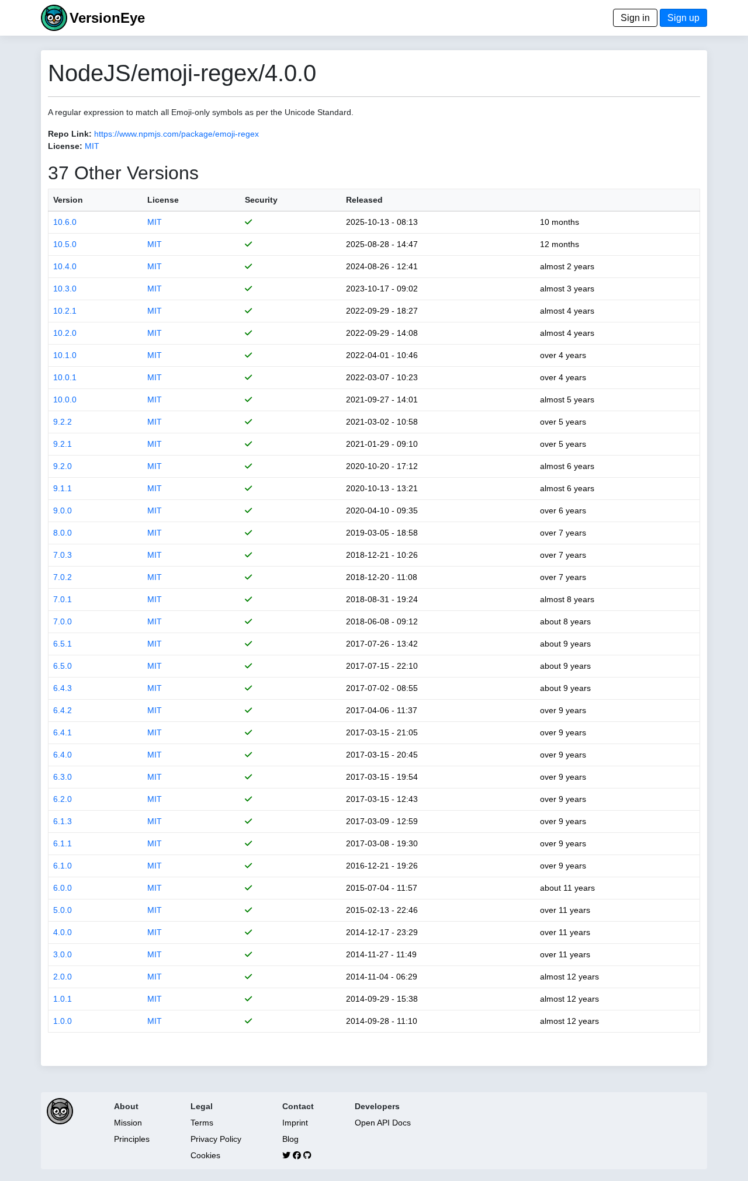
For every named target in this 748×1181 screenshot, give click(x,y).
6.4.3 (62, 688)
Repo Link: (70, 133)
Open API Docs (383, 1122)
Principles (132, 1139)
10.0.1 (65, 377)
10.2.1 (65, 310)
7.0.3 (62, 555)
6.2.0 (62, 799)
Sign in (635, 18)
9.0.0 (62, 510)
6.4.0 (62, 754)
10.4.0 (65, 266)
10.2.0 (65, 333)
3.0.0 (62, 954)
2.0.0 (62, 976)
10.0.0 (65, 399)
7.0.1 (62, 599)
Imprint (295, 1122)
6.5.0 (62, 666)
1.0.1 (62, 998)
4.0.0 (62, 932)
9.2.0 (62, 466)
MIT (92, 146)
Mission (128, 1122)
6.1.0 (62, 865)
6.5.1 (62, 643)
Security (261, 199)
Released (364, 199)
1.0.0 (62, 1021)
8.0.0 (62, 532)
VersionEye (107, 18)
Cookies (205, 1155)
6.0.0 (62, 887)
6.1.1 (62, 843)
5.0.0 (62, 910)
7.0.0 (62, 621)
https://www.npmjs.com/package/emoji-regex (176, 133)
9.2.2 (62, 421)
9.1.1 (62, 488)
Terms (202, 1122)
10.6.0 (65, 222)
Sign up (683, 18)
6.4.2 (62, 710)
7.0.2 (62, 577)
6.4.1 (62, 732)
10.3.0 (65, 288)
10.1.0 (65, 355)
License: (65, 146)
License (163, 199)
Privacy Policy (216, 1139)
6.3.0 (62, 776)
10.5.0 (65, 244)
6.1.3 (62, 821)
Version (68, 199)
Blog (290, 1139)
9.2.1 (62, 444)
